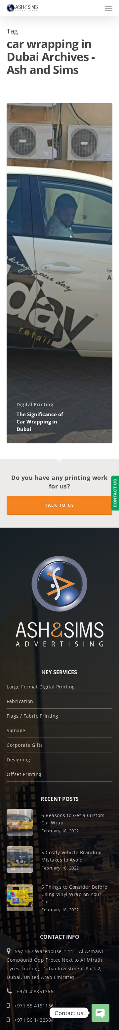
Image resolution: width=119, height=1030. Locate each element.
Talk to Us (59, 505)
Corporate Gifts (25, 745)
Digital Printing (35, 404)
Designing (18, 759)
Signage (16, 730)
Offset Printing (24, 774)
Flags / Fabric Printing (33, 716)
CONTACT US (114, 493)
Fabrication (20, 701)
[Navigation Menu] (108, 8)
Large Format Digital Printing (41, 686)
